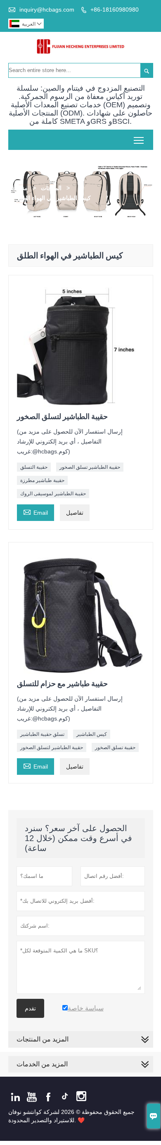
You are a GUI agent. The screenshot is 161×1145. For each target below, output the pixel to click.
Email (35, 511)
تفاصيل (74, 512)
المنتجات (51, 188)
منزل (21, 188)
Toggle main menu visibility (139, 140)
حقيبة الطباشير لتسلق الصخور (51, 747)
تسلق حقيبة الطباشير (42, 734)
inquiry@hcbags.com (46, 9)
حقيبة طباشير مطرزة (42, 480)
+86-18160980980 (114, 9)
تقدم (30, 1008)
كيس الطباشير (91, 734)
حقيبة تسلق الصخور (115, 747)
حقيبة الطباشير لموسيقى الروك (53, 494)
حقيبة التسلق (33, 467)
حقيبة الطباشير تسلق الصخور (89, 467)
